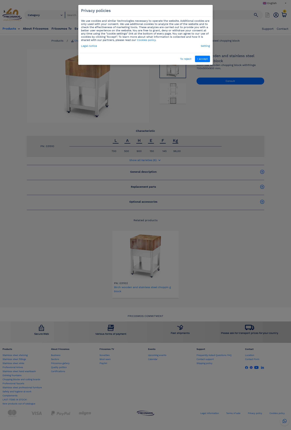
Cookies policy (146, 40)
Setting (205, 45)
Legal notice (89, 45)
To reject (185, 58)
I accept (202, 58)
